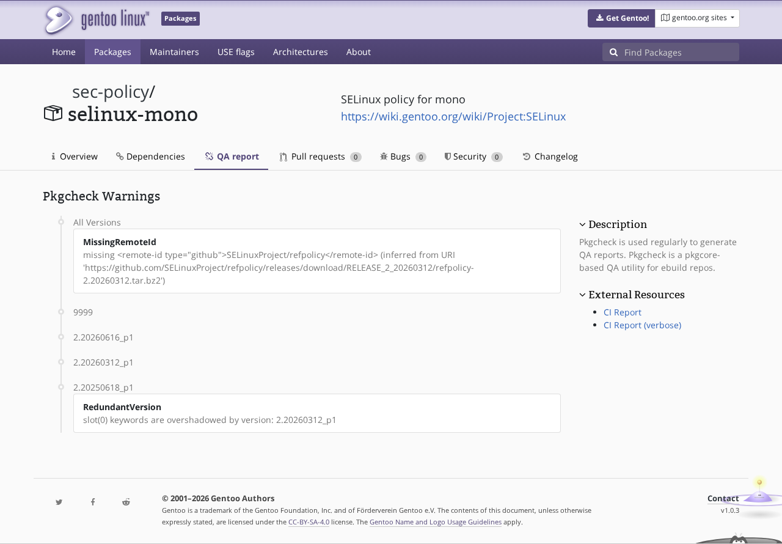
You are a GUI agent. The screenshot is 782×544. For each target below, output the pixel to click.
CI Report (622, 312)
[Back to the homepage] (96, 20)
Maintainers (174, 51)
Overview (77, 156)
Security (475, 156)
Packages (112, 51)
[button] (622, 18)
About (358, 51)
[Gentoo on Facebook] (92, 502)
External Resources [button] (636, 295)
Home (64, 51)
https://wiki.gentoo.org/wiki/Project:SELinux (453, 116)
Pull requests (323, 156)
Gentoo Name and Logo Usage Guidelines (436, 521)
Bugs (405, 156)
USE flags (236, 51)
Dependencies (154, 156)
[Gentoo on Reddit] (125, 502)
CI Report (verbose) (642, 325)
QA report (236, 156)
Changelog (555, 156)
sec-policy (110, 91)
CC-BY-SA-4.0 (308, 521)
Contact (723, 498)
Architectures (300, 51)
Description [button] (617, 224)
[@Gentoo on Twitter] (59, 502)
